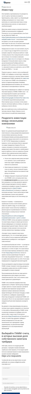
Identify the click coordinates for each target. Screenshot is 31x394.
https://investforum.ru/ (14, 316)
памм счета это (12, 59)
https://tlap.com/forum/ (13, 253)
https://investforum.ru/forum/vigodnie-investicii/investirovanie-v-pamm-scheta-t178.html (14, 218)
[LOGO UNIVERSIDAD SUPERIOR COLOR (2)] (7, 2)
